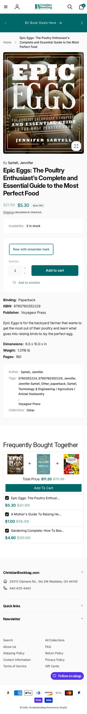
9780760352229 (50, 378)
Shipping (8, 212)
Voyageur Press (29, 404)
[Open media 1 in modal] (43, 103)
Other (45, 383)
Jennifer (69, 378)
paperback (58, 383)
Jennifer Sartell (29, 383)
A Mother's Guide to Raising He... (36, 514)
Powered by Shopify (57, 707)
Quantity (14, 261)
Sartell (71, 383)
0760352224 (27, 378)
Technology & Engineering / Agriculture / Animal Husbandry (46, 391)
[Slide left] (5, 23)
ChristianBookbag (37, 707)
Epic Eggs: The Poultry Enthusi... (35, 498)
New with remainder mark (31, 249)
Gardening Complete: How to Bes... (37, 531)
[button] (5, 6)
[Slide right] (81, 23)
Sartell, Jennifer (18, 163)
